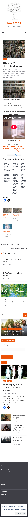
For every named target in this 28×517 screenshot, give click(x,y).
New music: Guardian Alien (11, 244)
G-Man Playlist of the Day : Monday (12, 274)
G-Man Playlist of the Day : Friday (12, 260)
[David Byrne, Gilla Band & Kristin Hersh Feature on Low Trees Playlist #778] (6, 441)
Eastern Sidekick (6, 73)
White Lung (11, 77)
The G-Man (14, 69)
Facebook (6, 146)
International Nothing (19, 73)
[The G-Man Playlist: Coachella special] (7, 210)
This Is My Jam (15, 149)
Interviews (4, 491)
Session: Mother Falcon (18, 248)
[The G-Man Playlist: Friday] (17, 210)
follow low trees (7, 357)
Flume (12, 73)
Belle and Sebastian (8, 71)
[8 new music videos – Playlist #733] (7, 226)
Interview (19, 328)
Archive (4, 328)
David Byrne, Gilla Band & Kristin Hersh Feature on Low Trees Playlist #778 (19, 440)
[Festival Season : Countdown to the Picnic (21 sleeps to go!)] (14, 285)
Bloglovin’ (19, 151)
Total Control (5, 77)
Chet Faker (15, 71)
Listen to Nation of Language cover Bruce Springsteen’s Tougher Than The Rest (18, 428)
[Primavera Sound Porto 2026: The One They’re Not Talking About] (6, 418)
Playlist (8, 75)
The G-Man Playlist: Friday (17, 214)
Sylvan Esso (16, 75)
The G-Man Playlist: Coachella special (6, 216)
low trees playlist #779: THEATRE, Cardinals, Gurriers (13, 387)
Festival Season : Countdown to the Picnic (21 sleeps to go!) (13, 301)
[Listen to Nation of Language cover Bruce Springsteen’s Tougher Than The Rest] (6, 429)
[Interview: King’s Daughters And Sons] (14, 320)
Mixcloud (6, 149)
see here (19, 140)
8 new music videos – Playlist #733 (7, 231)
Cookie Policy (8, 510)
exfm (23, 149)
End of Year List (11, 328)
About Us (3, 494)
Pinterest (20, 146)
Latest (4, 59)
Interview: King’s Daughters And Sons (13, 332)
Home (2, 478)
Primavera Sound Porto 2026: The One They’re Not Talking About (19, 417)
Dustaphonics (22, 71)
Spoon (12, 75)
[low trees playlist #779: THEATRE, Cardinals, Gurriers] (14, 372)
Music (4, 381)
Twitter (13, 146)
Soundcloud (11, 151)
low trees (14, 23)
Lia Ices (4, 75)
